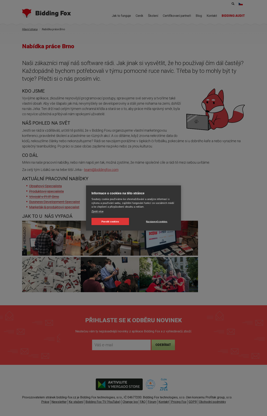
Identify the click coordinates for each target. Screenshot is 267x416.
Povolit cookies (110, 221)
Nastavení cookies (156, 221)
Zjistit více (97, 211)
